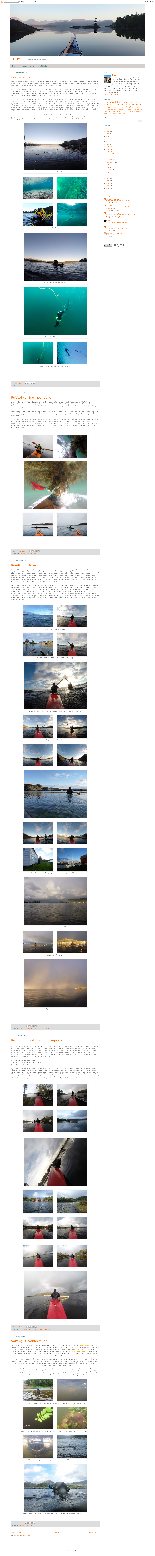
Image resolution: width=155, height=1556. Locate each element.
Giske (140, 102)
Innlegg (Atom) (25, 1536)
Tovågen (38, 386)
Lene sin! (109, 227)
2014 (107, 186)
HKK (121, 106)
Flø (135, 108)
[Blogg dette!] (28, 383)
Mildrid (31, 386)
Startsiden (55, 1533)
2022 (107, 139)
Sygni (116, 75)
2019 (107, 147)
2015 (107, 183)
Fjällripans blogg (112, 221)
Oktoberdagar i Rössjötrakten (116, 222)
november (110, 157)
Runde (106, 108)
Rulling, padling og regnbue (37, 1040)
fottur (123, 104)
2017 (107, 178)
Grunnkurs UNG (110, 113)
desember (110, 151)
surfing (106, 106)
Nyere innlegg (16, 1533)
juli (109, 165)
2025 (107, 131)
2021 (107, 141)
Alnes (109, 104)
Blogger (85, 1551)
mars (109, 172)
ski (105, 104)
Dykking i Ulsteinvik (113, 235)
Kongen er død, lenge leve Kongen (118, 200)
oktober (110, 159)
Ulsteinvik (52, 1028)
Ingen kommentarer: (20, 551)
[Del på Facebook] (32, 383)
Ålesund (139, 108)
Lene (27, 553)
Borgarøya (23, 1028)
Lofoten (117, 113)
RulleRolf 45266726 (112, 199)
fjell (128, 104)
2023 (107, 136)
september (111, 162)
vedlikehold (138, 109)
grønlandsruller (25, 1329)
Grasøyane (121, 109)
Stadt (131, 108)
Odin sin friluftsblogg (114, 233)
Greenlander (32, 1028)
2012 (107, 191)
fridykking (24, 386)
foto (111, 106)
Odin (45, 1028)
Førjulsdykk (21, 77)
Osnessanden (116, 104)
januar (109, 175)
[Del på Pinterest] (34, 383)
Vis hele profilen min (111, 94)
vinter (116, 106)
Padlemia (109, 205)
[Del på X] (30, 383)
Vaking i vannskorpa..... (34, 1341)
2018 (107, 149)
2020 (107, 144)
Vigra (140, 106)
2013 (107, 188)
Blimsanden (117, 108)
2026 (107, 128)
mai (108, 167)
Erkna (106, 111)
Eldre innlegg (94, 1533)
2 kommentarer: (18, 1026)
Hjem (14, 66)
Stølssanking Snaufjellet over (116, 228)
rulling (33, 553)
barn (135, 102)
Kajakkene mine (27, 66)
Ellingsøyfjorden (110, 109)
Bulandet (132, 111)
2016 (107, 181)
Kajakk (22, 553)
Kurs (110, 111)
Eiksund (134, 106)
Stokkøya (122, 113)
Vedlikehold (43, 66)
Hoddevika (125, 108)
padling (48, 1329)
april (109, 170)
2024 (107, 134)
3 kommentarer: (18, 1327)
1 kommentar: (18, 383)
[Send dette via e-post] (26, 383)
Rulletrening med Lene (31, 398)
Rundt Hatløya (23, 565)
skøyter (129, 109)
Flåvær (110, 108)
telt (123, 102)
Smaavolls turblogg (112, 213)
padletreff (125, 111)
